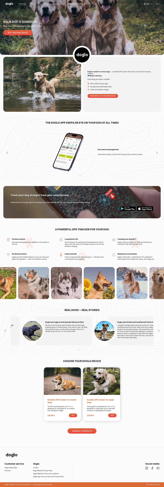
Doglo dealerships (11, 468)
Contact (35, 468)
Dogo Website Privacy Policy (42, 471)
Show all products (82, 431)
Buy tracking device (18, 32)
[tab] (78, 175)
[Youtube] (158, 468)
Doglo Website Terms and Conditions (46, 474)
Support (85, 4)
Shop (32, 4)
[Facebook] (152, 468)
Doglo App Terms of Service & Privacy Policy (48, 477)
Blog (62, 4)
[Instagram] (146, 468)
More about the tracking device (102, 96)
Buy (73, 415)
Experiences (73, 4)
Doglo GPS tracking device (48, 4)
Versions (8, 471)
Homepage (22, 4)
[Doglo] (11, 457)
